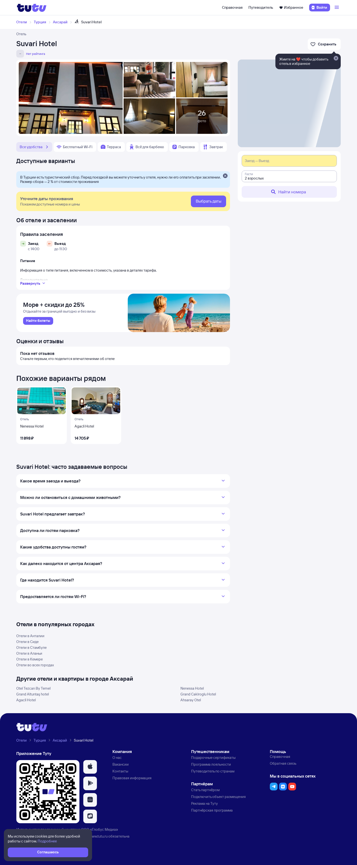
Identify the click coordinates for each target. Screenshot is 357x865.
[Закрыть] (225, 176)
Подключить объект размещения (218, 796)
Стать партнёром (205, 790)
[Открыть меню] (337, 7)
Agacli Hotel (26, 700)
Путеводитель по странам (212, 771)
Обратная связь (283, 763)
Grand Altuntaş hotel (32, 694)
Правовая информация (132, 778)
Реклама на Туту (204, 803)
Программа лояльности (211, 764)
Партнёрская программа (212, 810)
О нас (117, 757)
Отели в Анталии (30, 636)
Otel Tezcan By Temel (33, 688)
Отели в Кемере (29, 659)
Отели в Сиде (27, 641)
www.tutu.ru (98, 836)
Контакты (120, 771)
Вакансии (120, 764)
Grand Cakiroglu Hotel (198, 694)
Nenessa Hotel (192, 688)
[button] (90, 767)
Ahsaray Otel (190, 700)
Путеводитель (260, 7)
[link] (38, 321)
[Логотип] (31, 7)
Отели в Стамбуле (31, 647)
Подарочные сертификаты (213, 757)
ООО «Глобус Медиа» (99, 829)
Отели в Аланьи (29, 653)
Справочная (232, 7)
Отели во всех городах (35, 665)
